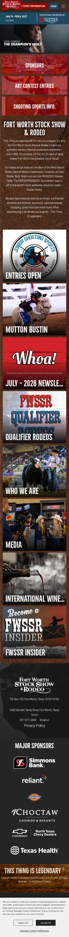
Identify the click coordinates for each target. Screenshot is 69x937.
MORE (34, 117)
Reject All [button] (23, 922)
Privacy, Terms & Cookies (40, 881)
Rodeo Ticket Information (30, 6)
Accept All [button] (46, 922)
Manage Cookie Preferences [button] (34, 930)
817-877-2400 (28, 720)
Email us (44, 720)
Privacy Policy (34, 725)
